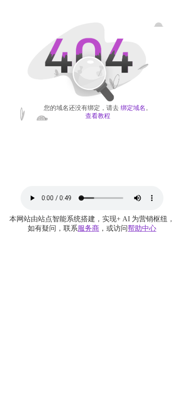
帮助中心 (142, 228)
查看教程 (97, 116)
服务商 (88, 228)
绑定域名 (133, 108)
